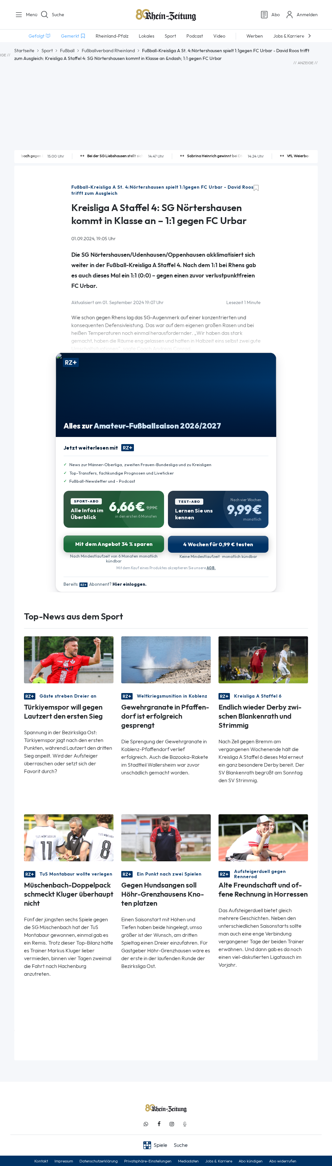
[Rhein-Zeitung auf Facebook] (159, 1124)
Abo (275, 15)
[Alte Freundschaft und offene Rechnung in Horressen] (263, 837)
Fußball (67, 50)
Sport (47, 50)
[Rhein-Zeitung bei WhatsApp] (146, 1124)
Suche (58, 15)
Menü (29, 15)
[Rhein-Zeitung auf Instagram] (172, 1124)
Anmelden (307, 15)
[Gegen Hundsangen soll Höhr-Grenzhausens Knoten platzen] (166, 837)
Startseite (24, 50)
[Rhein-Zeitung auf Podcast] (185, 1124)
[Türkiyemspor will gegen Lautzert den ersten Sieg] (68, 659)
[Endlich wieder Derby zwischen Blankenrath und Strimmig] (263, 659)
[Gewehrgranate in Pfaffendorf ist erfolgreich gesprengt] (166, 659)
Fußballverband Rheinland (108, 50)
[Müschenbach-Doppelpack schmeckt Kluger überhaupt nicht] (68, 837)
